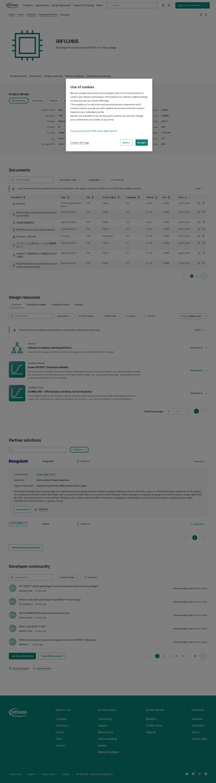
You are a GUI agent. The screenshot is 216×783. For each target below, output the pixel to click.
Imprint (112, 131)
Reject (126, 142)
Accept (141, 142)
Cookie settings (79, 142)
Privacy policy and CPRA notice (86, 131)
